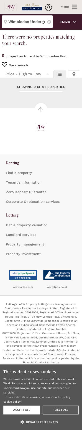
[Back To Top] (41, 109)
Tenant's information (23, 182)
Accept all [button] (21, 410)
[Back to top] (41, 127)
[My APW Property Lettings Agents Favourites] (48, 10)
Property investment (23, 254)
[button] (41, 422)
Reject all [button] (61, 410)
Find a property (19, 173)
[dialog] (41, 397)
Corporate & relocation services (33, 202)
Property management (25, 244)
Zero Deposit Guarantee (26, 192)
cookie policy (11, 402)
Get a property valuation (27, 225)
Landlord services (21, 235)
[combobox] (27, 21)
